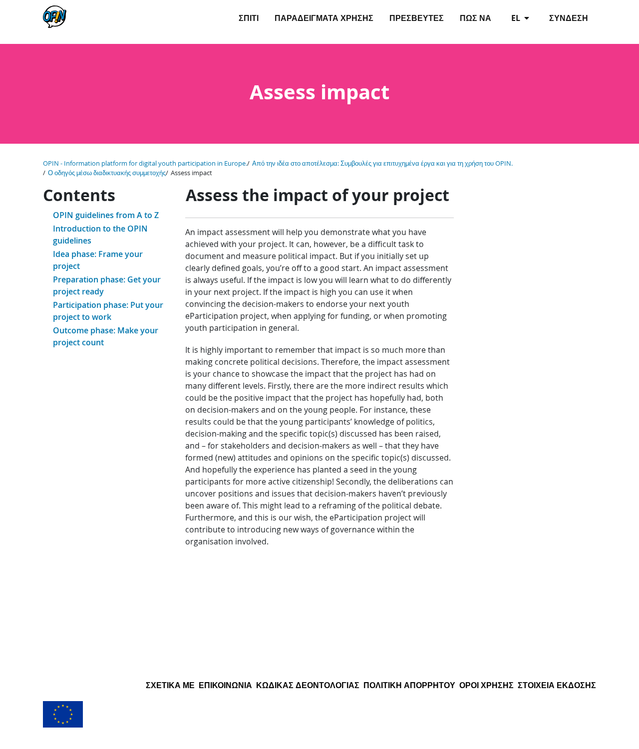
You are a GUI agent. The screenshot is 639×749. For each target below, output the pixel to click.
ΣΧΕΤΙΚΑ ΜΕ (170, 685)
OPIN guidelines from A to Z (106, 215)
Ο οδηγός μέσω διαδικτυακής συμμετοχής (107, 173)
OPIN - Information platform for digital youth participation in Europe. (145, 163)
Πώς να (475, 17)
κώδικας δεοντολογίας (307, 685)
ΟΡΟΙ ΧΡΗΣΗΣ (486, 685)
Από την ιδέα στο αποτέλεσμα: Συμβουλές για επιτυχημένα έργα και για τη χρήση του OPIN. (382, 163)
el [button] (516, 17)
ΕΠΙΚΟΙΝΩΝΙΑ (225, 685)
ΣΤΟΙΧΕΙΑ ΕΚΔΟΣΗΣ (557, 685)
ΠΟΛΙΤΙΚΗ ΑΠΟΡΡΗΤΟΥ (409, 685)
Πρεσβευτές (416, 17)
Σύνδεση (568, 17)
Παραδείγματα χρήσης (324, 17)
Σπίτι (249, 17)
